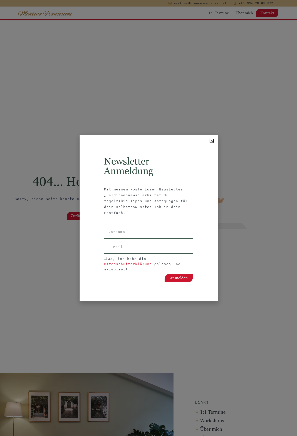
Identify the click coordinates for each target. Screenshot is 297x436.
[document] (148, 218)
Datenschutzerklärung (128, 264)
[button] (211, 141)
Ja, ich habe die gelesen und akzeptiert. (142, 264)
